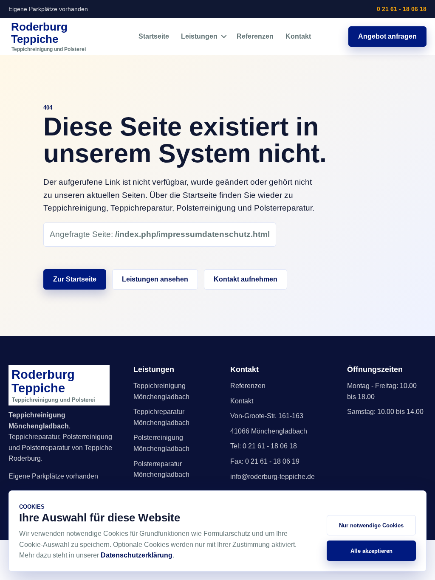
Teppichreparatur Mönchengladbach (161, 417)
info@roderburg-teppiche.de (272, 476)
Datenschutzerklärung (136, 555)
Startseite (153, 36)
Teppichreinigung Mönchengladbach (161, 391)
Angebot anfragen (387, 36)
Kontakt (298, 36)
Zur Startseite (74, 279)
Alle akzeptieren (371, 551)
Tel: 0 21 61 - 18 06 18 (263, 446)
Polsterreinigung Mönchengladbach (161, 443)
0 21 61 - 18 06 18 (402, 9)
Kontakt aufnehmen (245, 279)
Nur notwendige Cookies (371, 525)
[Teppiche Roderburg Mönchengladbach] (62, 385)
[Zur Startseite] (54, 36)
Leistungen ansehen (155, 279)
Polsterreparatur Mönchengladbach (161, 469)
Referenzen (255, 36)
